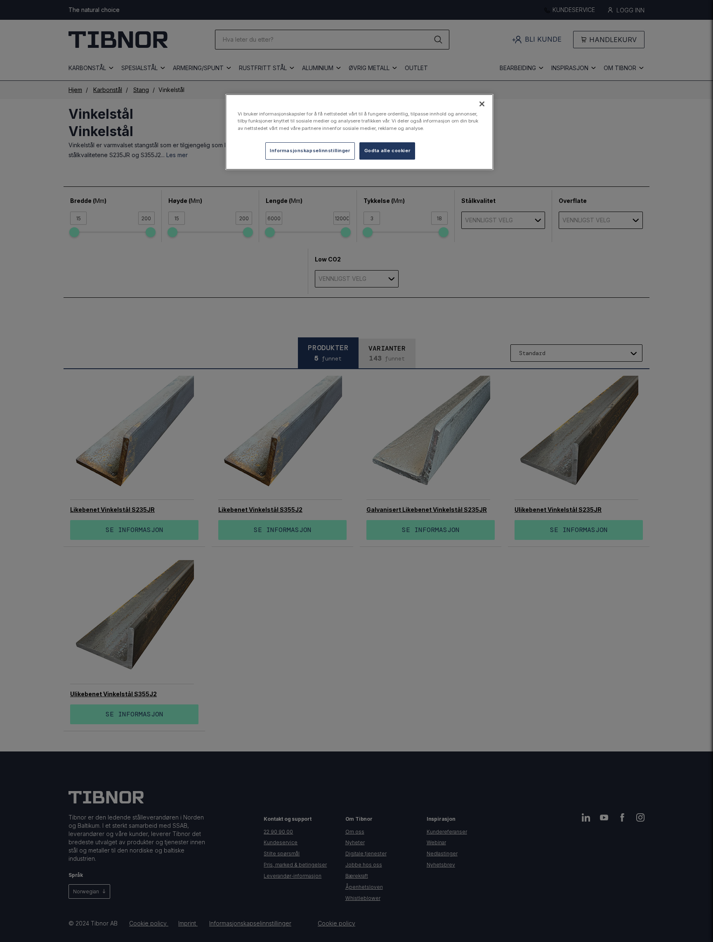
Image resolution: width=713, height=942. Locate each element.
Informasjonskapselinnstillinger (310, 150)
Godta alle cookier (387, 150)
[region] (359, 132)
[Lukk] (482, 104)
